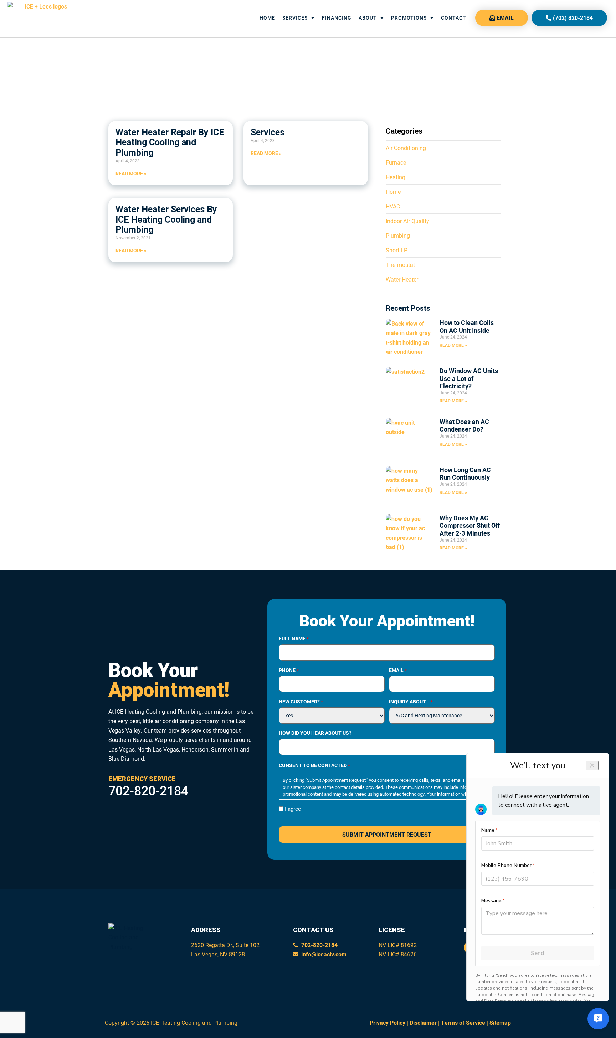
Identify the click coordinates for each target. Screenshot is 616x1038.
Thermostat (400, 264)
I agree (293, 808)
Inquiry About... (411, 701)
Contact (453, 17)
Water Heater (402, 279)
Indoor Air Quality (407, 220)
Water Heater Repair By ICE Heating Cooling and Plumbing (169, 142)
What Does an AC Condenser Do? (464, 425)
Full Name (294, 638)
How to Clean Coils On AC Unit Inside (467, 326)
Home (267, 17)
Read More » (131, 173)
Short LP (396, 250)
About (368, 17)
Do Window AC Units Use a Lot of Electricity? (469, 378)
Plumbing (398, 235)
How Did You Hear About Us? (315, 732)
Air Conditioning (406, 147)
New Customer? (301, 701)
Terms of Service (463, 1022)
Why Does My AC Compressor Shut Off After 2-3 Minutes (470, 525)
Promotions (409, 17)
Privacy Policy (387, 1022)
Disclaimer (423, 1022)
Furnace (396, 162)
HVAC (393, 206)
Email (398, 670)
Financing (336, 17)
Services (295, 17)
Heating (395, 177)
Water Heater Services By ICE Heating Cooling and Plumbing (166, 219)
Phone (289, 670)
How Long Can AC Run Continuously (465, 473)
